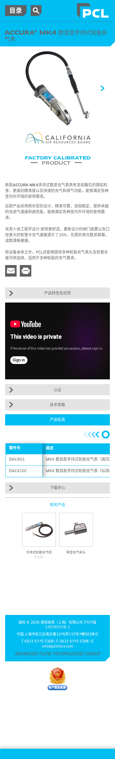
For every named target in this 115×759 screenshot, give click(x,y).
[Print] (25, 271)
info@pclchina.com (57, 646)
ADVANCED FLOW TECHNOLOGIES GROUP (57, 654)
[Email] (11, 271)
